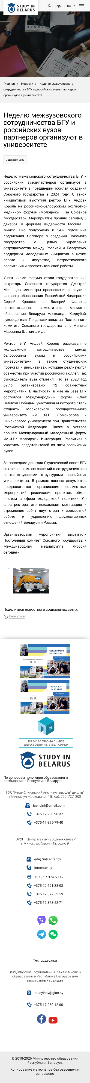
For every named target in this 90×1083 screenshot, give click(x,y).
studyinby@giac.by (48, 993)
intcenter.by (43, 868)
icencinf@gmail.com (49, 805)
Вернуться (17, 616)
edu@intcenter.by (47, 859)
